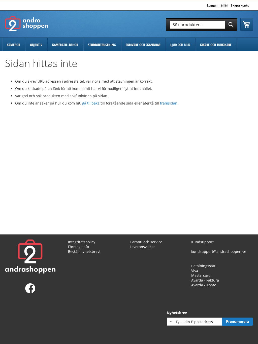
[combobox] (201, 25)
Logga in (213, 6)
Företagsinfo (78, 246)
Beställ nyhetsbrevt (84, 251)
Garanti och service (146, 241)
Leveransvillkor (142, 246)
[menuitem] (13, 44)
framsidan (168, 103)
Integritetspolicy (81, 241)
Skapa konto (240, 6)
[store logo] (26, 23)
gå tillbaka (91, 103)
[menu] (129, 44)
